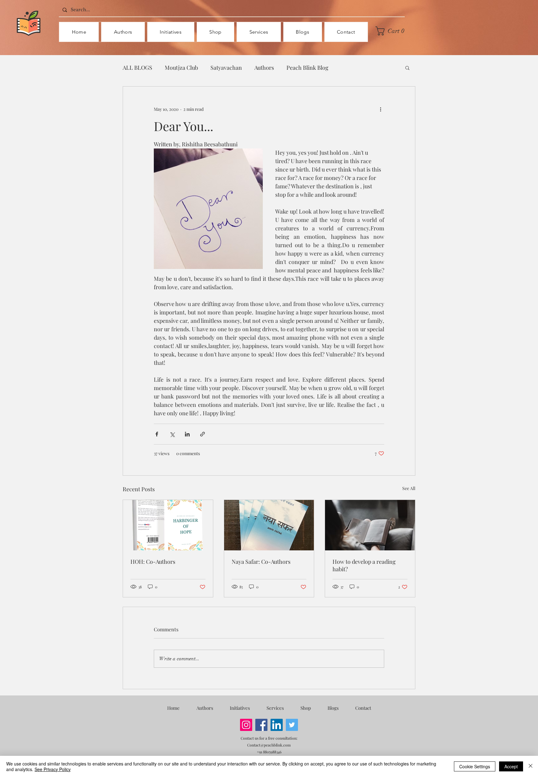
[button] (391, 30)
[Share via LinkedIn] (187, 434)
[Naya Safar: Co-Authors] (269, 525)
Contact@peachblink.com (269, 744)
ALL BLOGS (137, 67)
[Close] (530, 766)
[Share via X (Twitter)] (172, 434)
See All (408, 488)
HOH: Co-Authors (152, 561)
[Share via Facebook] (157, 434)
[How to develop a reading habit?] (370, 525)
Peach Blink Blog (307, 67)
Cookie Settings (474, 766)
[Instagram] (246, 725)
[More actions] (380, 109)
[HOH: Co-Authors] (168, 525)
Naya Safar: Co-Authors (261, 561)
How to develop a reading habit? (364, 565)
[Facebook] (261, 725)
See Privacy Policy (53, 769)
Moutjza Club (181, 67)
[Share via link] (202, 434)
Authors (264, 67)
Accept (511, 766)
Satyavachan (226, 67)
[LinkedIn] (277, 725)
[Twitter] (292, 725)
